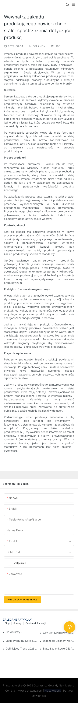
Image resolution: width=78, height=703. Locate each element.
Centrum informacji (36, 623)
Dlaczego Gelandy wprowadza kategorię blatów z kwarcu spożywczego (59, 640)
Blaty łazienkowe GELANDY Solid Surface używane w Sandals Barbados (59, 648)
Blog (7, 623)
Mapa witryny (52, 690)
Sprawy (17, 623)
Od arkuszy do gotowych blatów (15, 632)
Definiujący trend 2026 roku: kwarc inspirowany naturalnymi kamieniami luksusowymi (22, 648)
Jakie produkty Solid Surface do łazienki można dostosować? (22, 640)
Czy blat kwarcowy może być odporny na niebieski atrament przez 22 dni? (59, 632)
